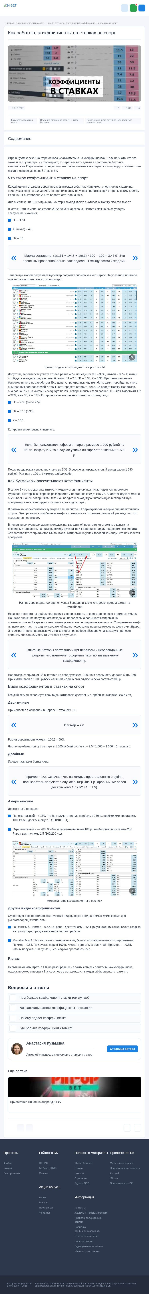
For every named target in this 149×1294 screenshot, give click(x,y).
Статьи (78, 1168)
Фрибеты (44, 1212)
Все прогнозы (12, 1173)
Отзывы (43, 1173)
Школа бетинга (83, 1163)
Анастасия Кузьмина (45, 1043)
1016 (128, 108)
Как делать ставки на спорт (22, 121)
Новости (79, 1173)
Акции (42, 1197)
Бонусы (43, 1202)
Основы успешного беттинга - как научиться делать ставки (109, 121)
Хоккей (8, 1168)
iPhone (114, 1178)
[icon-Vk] (20, 1128)
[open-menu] (141, 8)
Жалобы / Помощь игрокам (90, 1212)
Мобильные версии (121, 1163)
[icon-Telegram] (29, 1128)
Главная (9, 23)
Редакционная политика (88, 1246)
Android (114, 1173)
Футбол (8, 1163)
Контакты (79, 1207)
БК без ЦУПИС (48, 1168)
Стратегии (80, 1178)
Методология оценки (86, 1251)
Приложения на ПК (121, 1183)
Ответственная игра (86, 1236)
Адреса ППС (81, 1183)
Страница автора (122, 1048)
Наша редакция (83, 1241)
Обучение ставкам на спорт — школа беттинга (40, 23)
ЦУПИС (43, 1163)
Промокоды (46, 1207)
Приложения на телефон (125, 1168)
